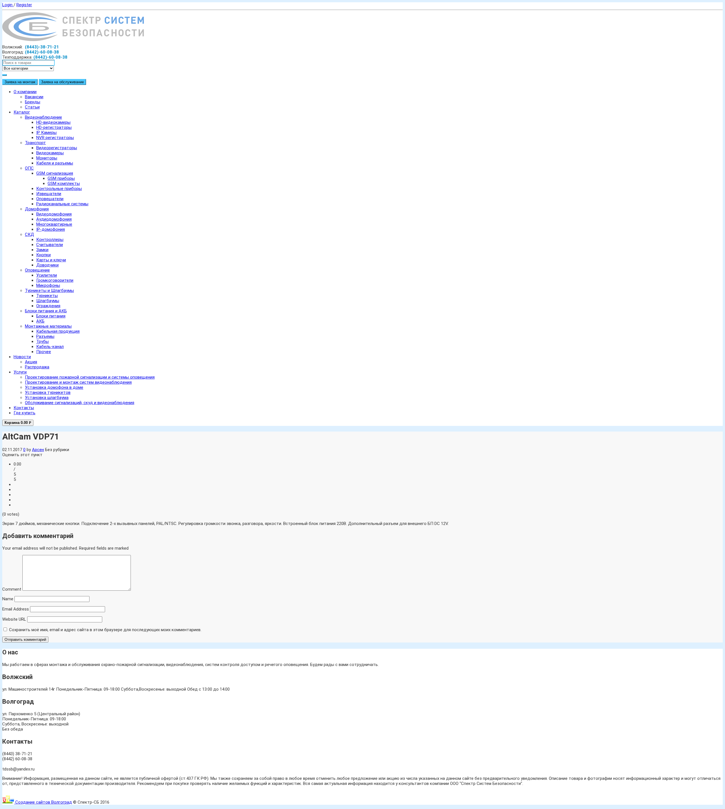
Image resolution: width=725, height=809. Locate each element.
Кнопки (43, 254)
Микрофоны (48, 285)
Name (7, 598)
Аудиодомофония (54, 219)
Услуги (20, 372)
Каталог (22, 112)
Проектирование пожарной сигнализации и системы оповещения (90, 377)
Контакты (24, 407)
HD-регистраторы (54, 127)
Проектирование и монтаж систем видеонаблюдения (78, 382)
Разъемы (45, 336)
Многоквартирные (54, 224)
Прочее (43, 351)
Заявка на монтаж (20, 82)
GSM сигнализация (54, 173)
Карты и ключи (51, 259)
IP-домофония (50, 229)
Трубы (42, 341)
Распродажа (37, 367)
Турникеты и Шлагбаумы (49, 290)
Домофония (37, 209)
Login (8, 4)
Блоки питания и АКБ (46, 310)
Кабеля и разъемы (54, 163)
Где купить (24, 412)
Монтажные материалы (48, 326)
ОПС (29, 168)
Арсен (38, 449)
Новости (22, 356)
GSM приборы (61, 178)
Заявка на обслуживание (62, 82)
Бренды (32, 101)
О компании (25, 91)
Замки (42, 249)
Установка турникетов (48, 392)
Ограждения (48, 305)
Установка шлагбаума (47, 397)
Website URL (14, 619)
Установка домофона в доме (54, 387)
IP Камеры (46, 132)
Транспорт (35, 142)
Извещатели (48, 193)
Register (24, 4)
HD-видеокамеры (53, 122)
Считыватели (49, 244)
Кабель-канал (50, 346)
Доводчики (47, 265)
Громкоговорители (54, 280)
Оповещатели (49, 198)
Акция (31, 361)
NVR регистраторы (55, 137)
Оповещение (37, 270)
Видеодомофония (54, 214)
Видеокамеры (50, 152)
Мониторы (46, 158)
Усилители (46, 275)
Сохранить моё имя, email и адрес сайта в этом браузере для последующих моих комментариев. (105, 629)
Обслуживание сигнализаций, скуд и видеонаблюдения (79, 402)
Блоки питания (50, 316)
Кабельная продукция (58, 331)
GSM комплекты (64, 183)
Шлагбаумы (47, 300)
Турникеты (47, 295)
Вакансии (34, 96)
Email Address (15, 609)
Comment (11, 589)
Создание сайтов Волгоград (43, 802)
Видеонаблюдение (43, 117)
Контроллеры (49, 239)
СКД (29, 234)
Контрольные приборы (59, 188)
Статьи (32, 107)
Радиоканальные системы (62, 203)
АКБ (40, 321)
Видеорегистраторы (56, 147)
